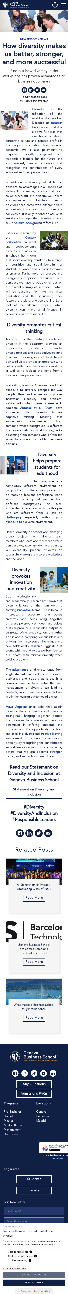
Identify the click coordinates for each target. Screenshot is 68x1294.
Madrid (41, 1120)
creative (45, 734)
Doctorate (11, 1134)
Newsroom (28, 39)
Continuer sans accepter (13, 1226)
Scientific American (34, 385)
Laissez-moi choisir (34, 1275)
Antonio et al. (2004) (36, 408)
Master (8, 1120)
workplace (55, 554)
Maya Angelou (16, 707)
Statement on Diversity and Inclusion (34, 792)
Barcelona (42, 1116)
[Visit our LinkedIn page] (53, 1073)
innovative (24, 610)
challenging (13, 517)
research (56, 123)
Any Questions (34, 1084)
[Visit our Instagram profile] (24, 1073)
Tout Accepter (34, 1283)
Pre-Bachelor (12, 1111)
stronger (56, 752)
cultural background (28, 223)
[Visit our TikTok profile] (34, 1073)
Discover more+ (55, 1150)
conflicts (11, 692)
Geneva (41, 1111)
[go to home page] (15, 5)
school (37, 532)
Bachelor (9, 1116)
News (44, 39)
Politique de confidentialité (14, 1268)
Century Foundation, (48, 339)
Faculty (34, 1190)
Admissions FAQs (34, 1093)
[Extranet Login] (55, 5)
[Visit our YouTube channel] (43, 1073)
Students (34, 1179)
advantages (20, 669)
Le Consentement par (34, 1291)
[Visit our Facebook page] (15, 1073)
